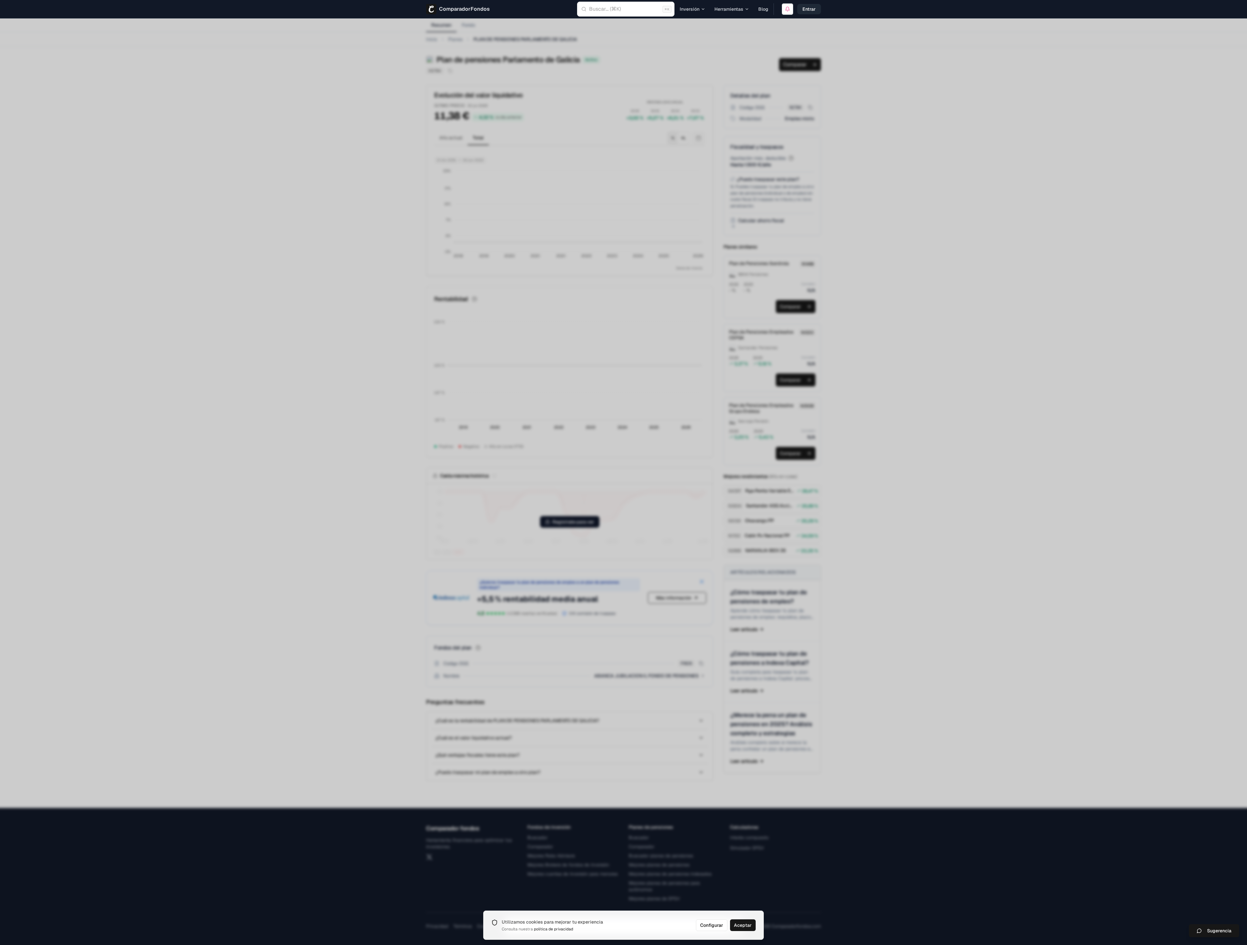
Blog (763, 9)
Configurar (711, 925)
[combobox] (625, 9)
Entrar (809, 9)
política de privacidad (553, 929)
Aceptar (743, 925)
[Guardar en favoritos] (787, 9)
